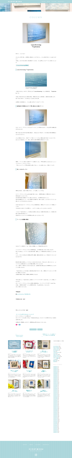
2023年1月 (55, 405)
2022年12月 (55, 406)
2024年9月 (55, 385)
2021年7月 (55, 424)
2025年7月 (55, 374)
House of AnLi (56, 349)
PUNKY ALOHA (56, 355)
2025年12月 (55, 369)
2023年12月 (55, 394)
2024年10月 (55, 384)
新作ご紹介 (55, 360)
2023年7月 (55, 399)
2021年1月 (55, 430)
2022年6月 (55, 412)
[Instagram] (16, 324)
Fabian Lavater (56, 348)
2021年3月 (55, 428)
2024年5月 (55, 389)
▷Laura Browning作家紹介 (23, 65)
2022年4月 (55, 414)
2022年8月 (55, 410)
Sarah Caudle (55, 357)
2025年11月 (55, 370)
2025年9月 (55, 372)
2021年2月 (55, 429)
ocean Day (40, 329)
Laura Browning (33, 329)
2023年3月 (55, 403)
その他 (54, 359)
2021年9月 (55, 422)
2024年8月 (55, 386)
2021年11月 (55, 420)
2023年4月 (55, 402)
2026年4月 (55, 366)
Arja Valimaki (55, 346)
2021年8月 (55, 423)
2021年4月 (55, 427)
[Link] (18, 324)
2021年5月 (55, 426)
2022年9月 (55, 409)
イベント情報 (55, 358)
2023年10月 (55, 396)
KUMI (54, 351)
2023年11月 (55, 395)
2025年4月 (55, 377)
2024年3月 (55, 391)
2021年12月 (55, 419)
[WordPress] (19, 324)
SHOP (48, 1)
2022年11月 (55, 407)
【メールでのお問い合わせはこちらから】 (25, 314)
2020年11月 (55, 432)
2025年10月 (55, 371)
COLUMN (54, 1)
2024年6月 (55, 388)
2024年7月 (55, 387)
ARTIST (44, 1)
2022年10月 (55, 408)
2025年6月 (55, 375)
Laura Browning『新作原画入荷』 (24, 294)
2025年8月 (55, 373)
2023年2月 (55, 404)
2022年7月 (55, 411)
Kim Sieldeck (55, 350)
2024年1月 (55, 393)
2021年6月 (55, 425)
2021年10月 (55, 421)
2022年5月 (55, 413)
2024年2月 (55, 392)
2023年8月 (55, 398)
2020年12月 (55, 431)
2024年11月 (55, 383)
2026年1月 (55, 368)
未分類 (54, 361)
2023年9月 (55, 397)
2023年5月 (55, 401)
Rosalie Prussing (56, 356)
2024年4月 (55, 390)
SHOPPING (61, 1)
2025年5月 (55, 376)
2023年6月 (55, 400)
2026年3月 (55, 367)
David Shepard (56, 347)
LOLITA (54, 353)
